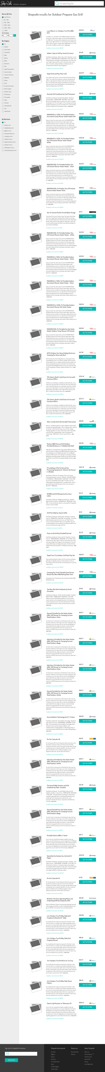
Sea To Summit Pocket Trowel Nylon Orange (61, 213)
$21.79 (81, 532)
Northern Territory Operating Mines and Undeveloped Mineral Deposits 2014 (60, 900)
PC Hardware (7, 94)
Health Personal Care (9, 69)
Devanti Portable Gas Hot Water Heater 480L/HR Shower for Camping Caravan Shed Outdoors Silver (60, 615)
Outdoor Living (7, 91)
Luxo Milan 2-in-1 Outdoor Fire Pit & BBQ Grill (60, 32)
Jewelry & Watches (8, 75)
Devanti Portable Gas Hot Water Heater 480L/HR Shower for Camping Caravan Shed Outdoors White (60, 693)
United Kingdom (55, 1066)
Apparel (6, 47)
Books (5, 61)
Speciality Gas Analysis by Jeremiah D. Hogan (59, 857)
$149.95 (81, 164)
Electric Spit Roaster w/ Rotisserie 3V (59, 1003)
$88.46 (81, 937)
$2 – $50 (6, 20)
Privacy (86, 1062)
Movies (5, 80)
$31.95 (81, 588)
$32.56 (81, 785)
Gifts (5, 66)
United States (54, 1069)
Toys (5, 108)
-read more (67, 45)
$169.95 (81, 188)
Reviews (73, 1054)
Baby (5, 55)
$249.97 (81, 73)
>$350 (5, 30)
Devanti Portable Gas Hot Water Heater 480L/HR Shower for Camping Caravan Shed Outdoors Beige (60, 811)
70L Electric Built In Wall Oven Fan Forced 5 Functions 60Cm (61, 400)
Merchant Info (88, 1057)
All (4, 44)
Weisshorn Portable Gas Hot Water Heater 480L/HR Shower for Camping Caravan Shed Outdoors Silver (60, 667)
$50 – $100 (7, 22)
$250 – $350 (7, 28)
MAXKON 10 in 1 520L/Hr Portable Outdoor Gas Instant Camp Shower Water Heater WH (61, 115)
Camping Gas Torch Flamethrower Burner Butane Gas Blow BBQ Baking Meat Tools (60, 573)
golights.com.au (7, 131)
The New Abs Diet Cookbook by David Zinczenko (59, 590)
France (52, 1057)
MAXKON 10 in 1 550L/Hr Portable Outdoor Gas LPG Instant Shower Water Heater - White (61, 140)
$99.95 (81, 421)
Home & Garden (8, 72)
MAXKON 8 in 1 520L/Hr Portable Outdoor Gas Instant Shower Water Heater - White (60, 258)
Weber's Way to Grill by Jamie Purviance (60, 53)
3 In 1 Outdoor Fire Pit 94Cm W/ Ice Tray (60, 961)
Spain (52, 1064)
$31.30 (81, 93)
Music (5, 83)
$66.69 (81, 716)
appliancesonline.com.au (10, 142)
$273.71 (81, 399)
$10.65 (81, 738)
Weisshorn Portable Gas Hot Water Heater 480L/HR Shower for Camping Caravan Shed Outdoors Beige (60, 641)
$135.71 (81, 960)
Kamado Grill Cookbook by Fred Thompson (61, 94)
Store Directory (89, 1054)
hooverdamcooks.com (9, 133)
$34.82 (81, 52)
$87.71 (81, 835)
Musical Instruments (9, 86)
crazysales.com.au (8, 136)
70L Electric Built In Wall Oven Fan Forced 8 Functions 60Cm (61, 378)
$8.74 (80, 212)
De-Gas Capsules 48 (53, 739)
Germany (53, 1059)
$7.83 (80, 877)
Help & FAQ (87, 1059)
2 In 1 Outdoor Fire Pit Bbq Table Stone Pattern (59, 982)
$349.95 (81, 138)
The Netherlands (55, 1062)
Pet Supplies (7, 97)
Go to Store (87, 35)
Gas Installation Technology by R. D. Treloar (61, 717)
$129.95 (81, 30)
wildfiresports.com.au (9, 147)
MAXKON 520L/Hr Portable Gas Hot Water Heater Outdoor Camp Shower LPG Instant (61, 330)
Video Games (7, 111)
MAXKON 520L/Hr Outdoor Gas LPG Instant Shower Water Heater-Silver (61, 189)
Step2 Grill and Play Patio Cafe (57, 74)
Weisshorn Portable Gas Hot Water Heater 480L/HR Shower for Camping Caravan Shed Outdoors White (60, 762)
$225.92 (81, 855)
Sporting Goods (7, 105)
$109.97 (81, 555)
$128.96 (81, 915)
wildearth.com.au (8, 139)
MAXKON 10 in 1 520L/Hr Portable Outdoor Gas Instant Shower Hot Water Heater (61, 306)
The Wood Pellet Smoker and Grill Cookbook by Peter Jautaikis (58, 786)
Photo (5, 100)
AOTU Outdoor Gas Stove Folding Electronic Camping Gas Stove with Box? (61, 354)
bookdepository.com (9, 128)
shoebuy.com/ (7, 125)
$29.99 (81, 572)
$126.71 (81, 612)
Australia (53, 1052)
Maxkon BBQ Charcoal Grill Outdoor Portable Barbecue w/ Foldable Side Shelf (60, 445)
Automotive (7, 52)
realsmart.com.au (8, 145)
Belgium (53, 1054)
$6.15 (80, 512)
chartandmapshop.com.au (10, 150)
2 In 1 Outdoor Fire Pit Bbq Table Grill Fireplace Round (59, 939)
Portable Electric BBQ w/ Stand (57, 835)
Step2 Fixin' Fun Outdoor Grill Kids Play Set (61, 555)
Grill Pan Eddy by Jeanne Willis (57, 513)
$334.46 (81, 376)
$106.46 (81, 1003)
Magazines (6, 77)
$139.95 (81, 256)
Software (6, 103)
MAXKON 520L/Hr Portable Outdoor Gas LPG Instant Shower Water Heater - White (60, 234)
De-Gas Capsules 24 (53, 878)
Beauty (6, 58)
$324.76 (81, 467)
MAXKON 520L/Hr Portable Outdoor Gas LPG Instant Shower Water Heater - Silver (60, 165)
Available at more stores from (54, 48)
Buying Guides (74, 1052)
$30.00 (81, 898)
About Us (87, 1052)
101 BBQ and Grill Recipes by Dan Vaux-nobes (59, 495)
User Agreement (89, 1064)
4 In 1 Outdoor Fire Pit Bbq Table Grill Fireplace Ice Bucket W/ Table (59, 917)
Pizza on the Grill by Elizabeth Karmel (59, 533)
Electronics (6, 63)
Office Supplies (7, 89)
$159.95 (81, 114)
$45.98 (81, 352)
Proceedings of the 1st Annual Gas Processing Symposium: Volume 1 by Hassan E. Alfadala (61, 470)
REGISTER (11, 1060)
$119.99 (81, 443)
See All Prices (7, 17)
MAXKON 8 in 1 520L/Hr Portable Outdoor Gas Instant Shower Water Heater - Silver (60, 282)
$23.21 (81, 493)
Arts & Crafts (7, 49)
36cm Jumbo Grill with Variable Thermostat (61, 422)
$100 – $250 (7, 25)
